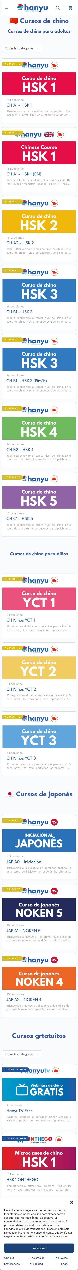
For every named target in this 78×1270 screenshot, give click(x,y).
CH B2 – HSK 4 (19, 450)
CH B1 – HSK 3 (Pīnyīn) (26, 381)
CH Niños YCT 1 (20, 620)
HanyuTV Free (19, 1111)
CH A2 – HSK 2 (20, 243)
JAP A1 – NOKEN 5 (23, 931)
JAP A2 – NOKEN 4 (23, 1000)
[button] (72, 1202)
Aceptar (39, 1248)
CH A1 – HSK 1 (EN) (23, 174)
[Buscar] (58, 8)
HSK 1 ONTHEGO (22, 1180)
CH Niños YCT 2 (21, 690)
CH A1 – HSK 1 (19, 105)
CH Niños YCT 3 (21, 758)
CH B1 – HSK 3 (19, 312)
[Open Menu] (6, 7)
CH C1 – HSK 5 (19, 519)
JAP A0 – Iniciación (23, 862)
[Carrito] (70, 8)
